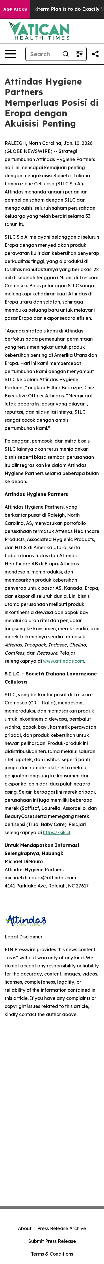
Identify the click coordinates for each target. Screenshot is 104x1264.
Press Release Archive (61, 1228)
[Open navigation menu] (10, 54)
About (24, 1228)
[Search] (66, 54)
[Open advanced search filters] (79, 54)
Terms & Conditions (52, 1254)
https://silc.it (56, 832)
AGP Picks (15, 9)
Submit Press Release (52, 1241)
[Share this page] (95, 54)
